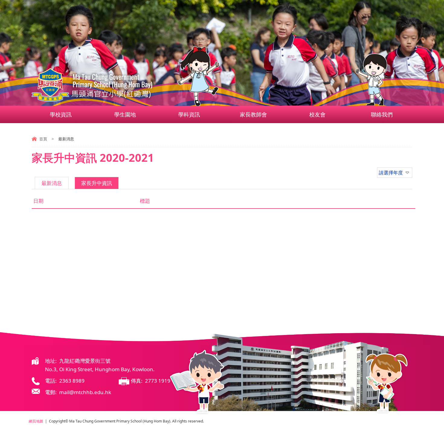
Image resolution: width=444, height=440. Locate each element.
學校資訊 (61, 114)
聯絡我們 (382, 114)
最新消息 (51, 183)
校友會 (317, 114)
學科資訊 (189, 114)
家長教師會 (253, 114)
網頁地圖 (36, 421)
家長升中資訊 (96, 183)
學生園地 (125, 114)
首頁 (43, 139)
